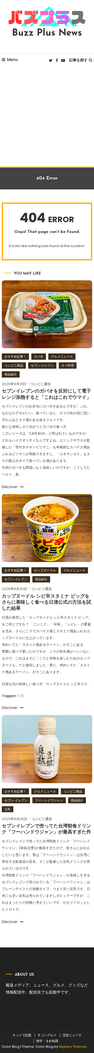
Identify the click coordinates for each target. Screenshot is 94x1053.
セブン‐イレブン (42, 365)
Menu (12, 59)
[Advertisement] (47, 117)
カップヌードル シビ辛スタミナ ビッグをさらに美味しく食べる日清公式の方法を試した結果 (46, 602)
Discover (10, 486)
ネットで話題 (22, 1035)
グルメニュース (62, 356)
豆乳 (7, 809)
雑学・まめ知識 (47, 1041)
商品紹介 (10, 374)
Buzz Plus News (47, 33)
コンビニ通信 (40, 383)
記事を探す (78, 60)
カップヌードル (45, 570)
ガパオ (38, 356)
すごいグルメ (47, 1035)
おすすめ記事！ (15, 356)
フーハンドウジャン (49, 800)
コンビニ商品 (13, 365)
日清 (20, 695)
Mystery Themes (73, 1046)
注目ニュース (72, 1035)
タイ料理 (67, 365)
